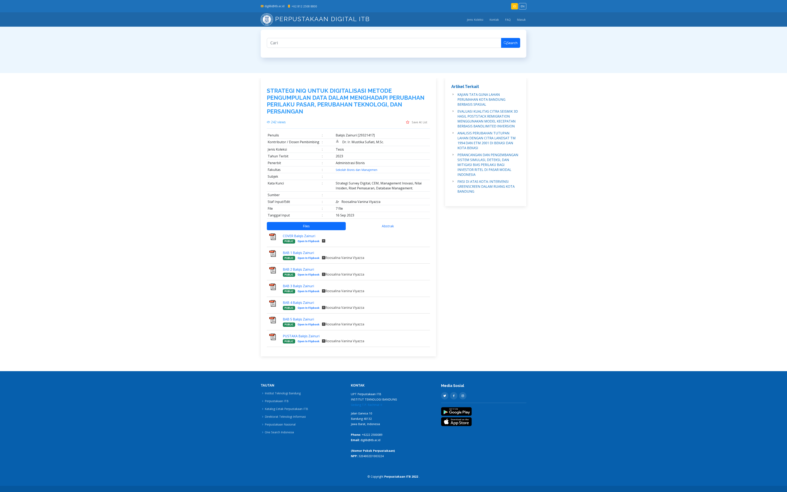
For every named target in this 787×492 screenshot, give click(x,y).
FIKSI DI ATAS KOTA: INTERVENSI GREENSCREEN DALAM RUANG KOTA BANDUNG (486, 186)
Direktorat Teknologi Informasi (285, 416)
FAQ (508, 20)
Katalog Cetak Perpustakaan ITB (286, 408)
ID (514, 6)
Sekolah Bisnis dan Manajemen (356, 169)
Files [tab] (306, 226)
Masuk (521, 20)
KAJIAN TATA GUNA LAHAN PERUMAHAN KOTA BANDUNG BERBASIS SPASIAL (481, 99)
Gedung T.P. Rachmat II (366, 405)
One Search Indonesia (279, 432)
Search (512, 43)
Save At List (419, 122)
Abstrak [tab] (388, 226)
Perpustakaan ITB (277, 401)
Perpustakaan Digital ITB (321, 19)
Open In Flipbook (309, 241)
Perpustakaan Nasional (280, 424)
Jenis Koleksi (475, 20)
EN (522, 6)
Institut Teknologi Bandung (283, 393)
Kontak (494, 20)
